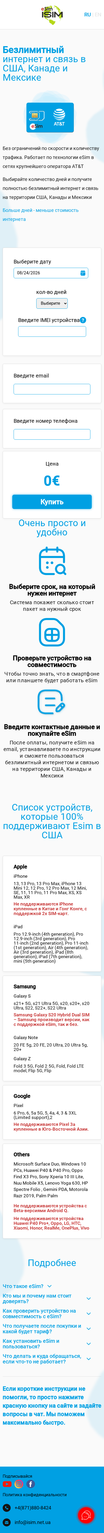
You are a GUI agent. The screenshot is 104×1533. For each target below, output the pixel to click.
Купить (52, 502)
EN (98, 14)
